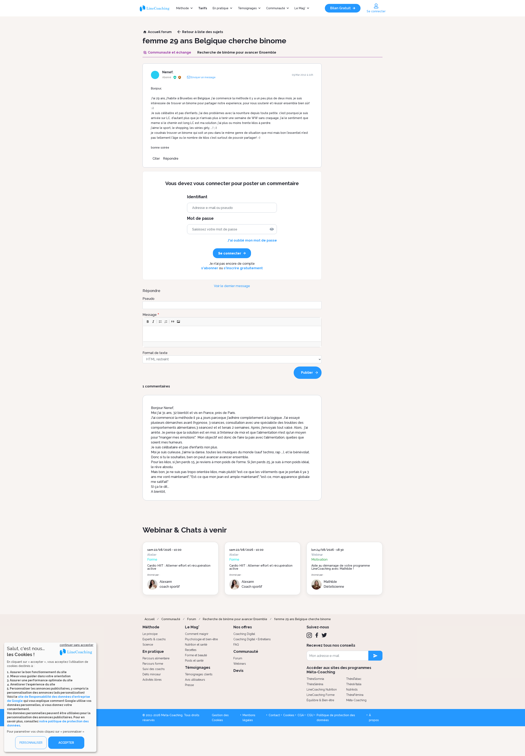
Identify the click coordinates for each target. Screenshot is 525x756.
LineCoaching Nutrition (322, 689)
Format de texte (155, 353)
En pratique (220, 8)
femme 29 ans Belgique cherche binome (302, 619)
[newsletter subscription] (375, 656)
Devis (238, 670)
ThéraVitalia (353, 684)
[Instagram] (309, 635)
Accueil (150, 619)
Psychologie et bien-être (201, 639)
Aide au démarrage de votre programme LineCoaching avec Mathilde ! (340, 567)
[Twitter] (324, 635)
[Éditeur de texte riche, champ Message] (232, 333)
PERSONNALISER (30, 742)
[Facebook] (316, 635)
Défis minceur (152, 674)
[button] (148, 321)
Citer (156, 158)
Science (148, 644)
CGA (301, 715)
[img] (272, 229)
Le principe (150, 634)
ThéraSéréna (315, 684)
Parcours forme (153, 663)
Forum (191, 619)
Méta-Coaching (356, 700)
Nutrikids (352, 689)
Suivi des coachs (154, 669)
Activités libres (152, 679)
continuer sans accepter (76, 645)
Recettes (190, 650)
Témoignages (247, 8)
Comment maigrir (196, 634)
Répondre (170, 158)
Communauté (275, 8)
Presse (189, 685)
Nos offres (242, 627)
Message (150, 315)
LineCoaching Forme (320, 694)
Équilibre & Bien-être (320, 700)
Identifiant (197, 197)
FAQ (236, 644)
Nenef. (167, 72)
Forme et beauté (196, 655)
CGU (310, 715)
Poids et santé (194, 660)
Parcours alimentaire (156, 658)
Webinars (239, 663)
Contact (274, 715)
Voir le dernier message (232, 286)
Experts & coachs (154, 639)
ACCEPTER (66, 742)
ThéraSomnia (315, 678)
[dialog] (50, 697)
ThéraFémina (354, 694)
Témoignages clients (198, 674)
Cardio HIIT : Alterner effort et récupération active (178, 567)
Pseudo (148, 299)
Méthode (182, 8)
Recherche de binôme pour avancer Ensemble (235, 619)
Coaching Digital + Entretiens (252, 639)
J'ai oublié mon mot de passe (252, 240)
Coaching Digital (244, 634)
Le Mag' (299, 8)
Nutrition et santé (196, 644)
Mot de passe (200, 218)
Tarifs (202, 8)
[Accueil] (156, 8)
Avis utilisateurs (195, 679)
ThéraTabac (353, 678)
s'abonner (209, 268)
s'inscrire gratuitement (243, 268)
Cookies (288, 715)
